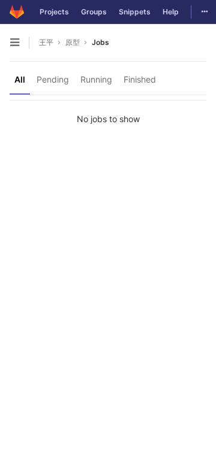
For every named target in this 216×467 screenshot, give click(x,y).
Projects (54, 11)
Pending (53, 79)
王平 (46, 42)
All (19, 79)
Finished (140, 79)
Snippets (135, 11)
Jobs (100, 42)
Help (171, 11)
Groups (94, 11)
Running (96, 79)
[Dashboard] (17, 12)
